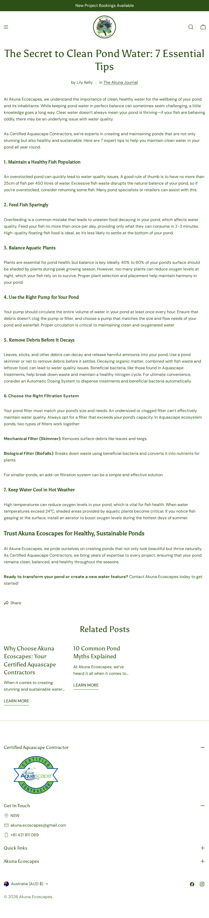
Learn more (16, 701)
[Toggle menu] (6, 27)
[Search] (191, 27)
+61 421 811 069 (24, 835)
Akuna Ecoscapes (35, 896)
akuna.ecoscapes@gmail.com (38, 825)
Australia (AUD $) (27, 883)
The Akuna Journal (120, 82)
